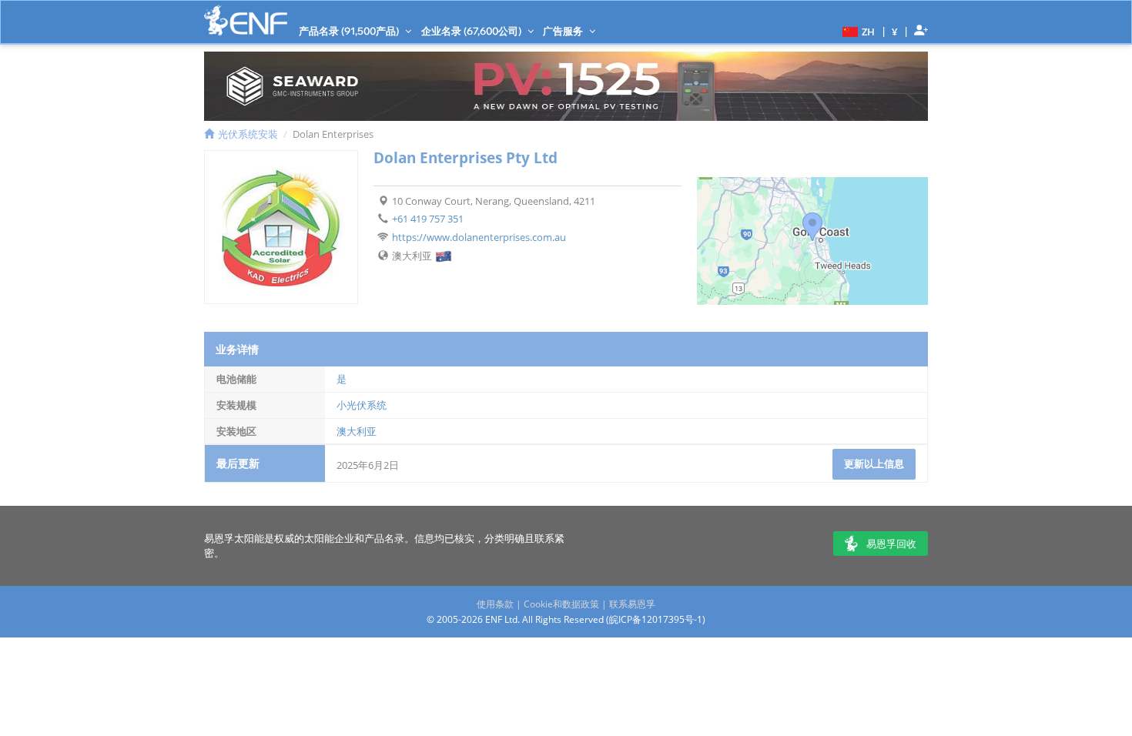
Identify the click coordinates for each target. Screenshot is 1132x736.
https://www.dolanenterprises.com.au (479, 237)
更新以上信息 (874, 463)
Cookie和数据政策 (561, 604)
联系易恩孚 (632, 604)
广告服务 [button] (564, 31)
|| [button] (895, 31)
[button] (857, 30)
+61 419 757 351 (428, 219)
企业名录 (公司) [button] (472, 31)
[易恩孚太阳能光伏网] (245, 20)
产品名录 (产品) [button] (350, 31)
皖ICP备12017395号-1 (655, 619)
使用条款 (495, 604)
